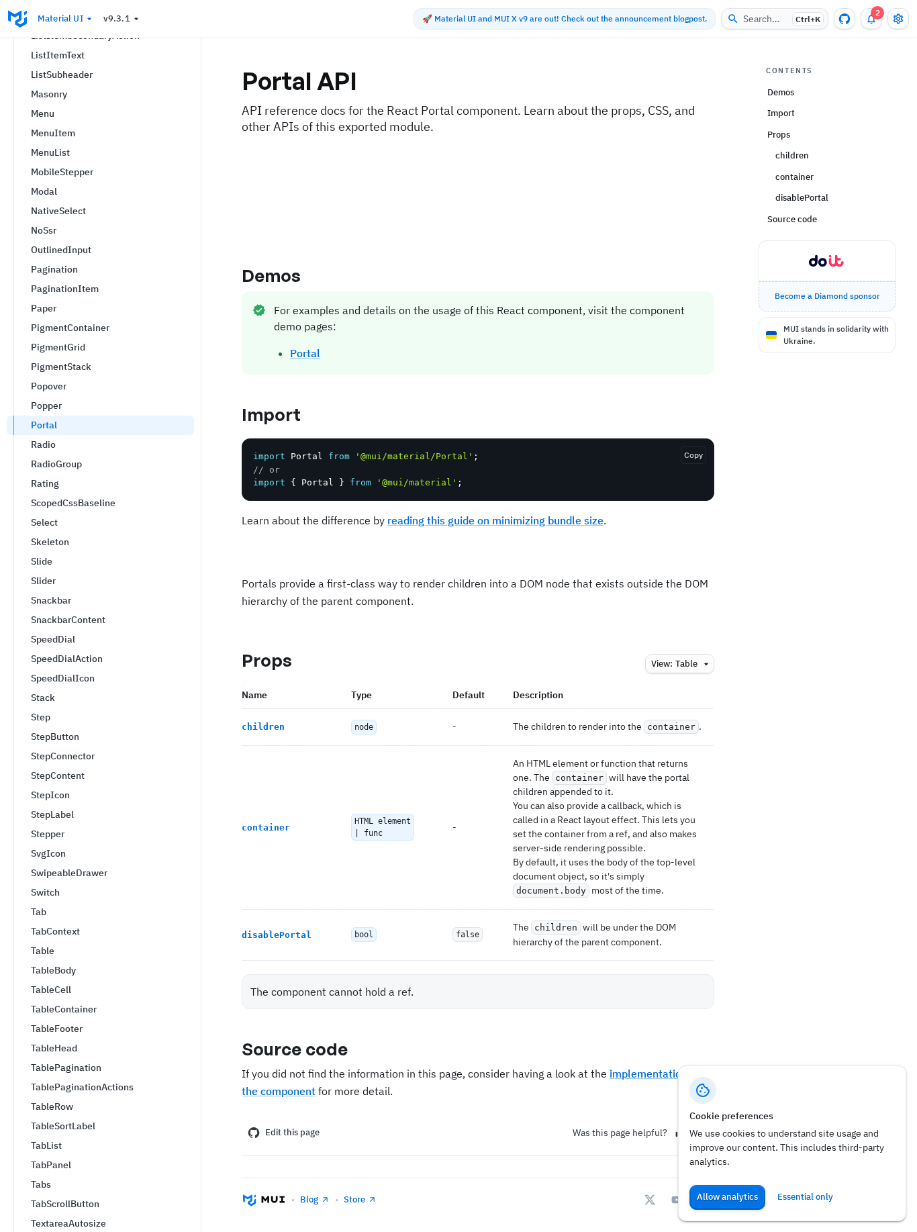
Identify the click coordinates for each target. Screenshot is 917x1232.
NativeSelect (58, 211)
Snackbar (51, 600)
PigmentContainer (70, 328)
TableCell (51, 990)
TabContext (55, 931)
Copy (693, 455)
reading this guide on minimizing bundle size (495, 520)
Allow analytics (727, 1196)
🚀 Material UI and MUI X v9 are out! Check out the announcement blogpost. (564, 18)
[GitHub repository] (844, 19)
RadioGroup (56, 464)
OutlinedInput (61, 250)
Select (44, 522)
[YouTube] (676, 1200)
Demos (271, 275)
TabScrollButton (65, 1204)
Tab (38, 912)
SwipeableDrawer (69, 873)
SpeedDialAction (67, 659)
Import (271, 414)
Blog (309, 1199)
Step (40, 717)
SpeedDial (53, 639)
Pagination (54, 269)
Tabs (41, 1184)
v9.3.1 (116, 18)
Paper (43, 308)
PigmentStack (61, 367)
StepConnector (63, 756)
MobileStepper (62, 172)
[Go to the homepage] (17, 18)
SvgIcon (48, 853)
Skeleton (50, 542)
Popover (48, 386)
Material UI (60, 18)
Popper (46, 405)
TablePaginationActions (82, 1087)
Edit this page (292, 1132)
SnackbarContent (68, 620)
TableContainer (64, 1009)
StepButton (55, 736)
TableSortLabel (63, 1126)
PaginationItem (65, 289)
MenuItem (53, 133)
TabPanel (51, 1165)
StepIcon (50, 795)
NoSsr (43, 230)
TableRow (52, 1106)
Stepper (47, 834)
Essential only (805, 1196)
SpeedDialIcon (63, 678)
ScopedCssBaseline (73, 503)
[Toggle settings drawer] (898, 19)
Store (354, 1199)
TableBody (53, 970)
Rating (45, 483)
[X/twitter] (650, 1200)
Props (267, 660)
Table (42, 951)
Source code (295, 1048)
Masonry (49, 94)
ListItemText (58, 55)
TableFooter (57, 1029)
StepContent (58, 775)
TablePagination (66, 1067)
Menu (42, 113)
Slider (43, 581)
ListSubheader (62, 74)
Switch (45, 892)
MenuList (50, 152)
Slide (41, 561)
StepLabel (52, 814)
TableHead (54, 1048)
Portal (44, 425)
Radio (43, 444)
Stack (43, 698)
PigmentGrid (58, 347)
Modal (44, 191)
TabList (46, 1145)
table (674, 663)
